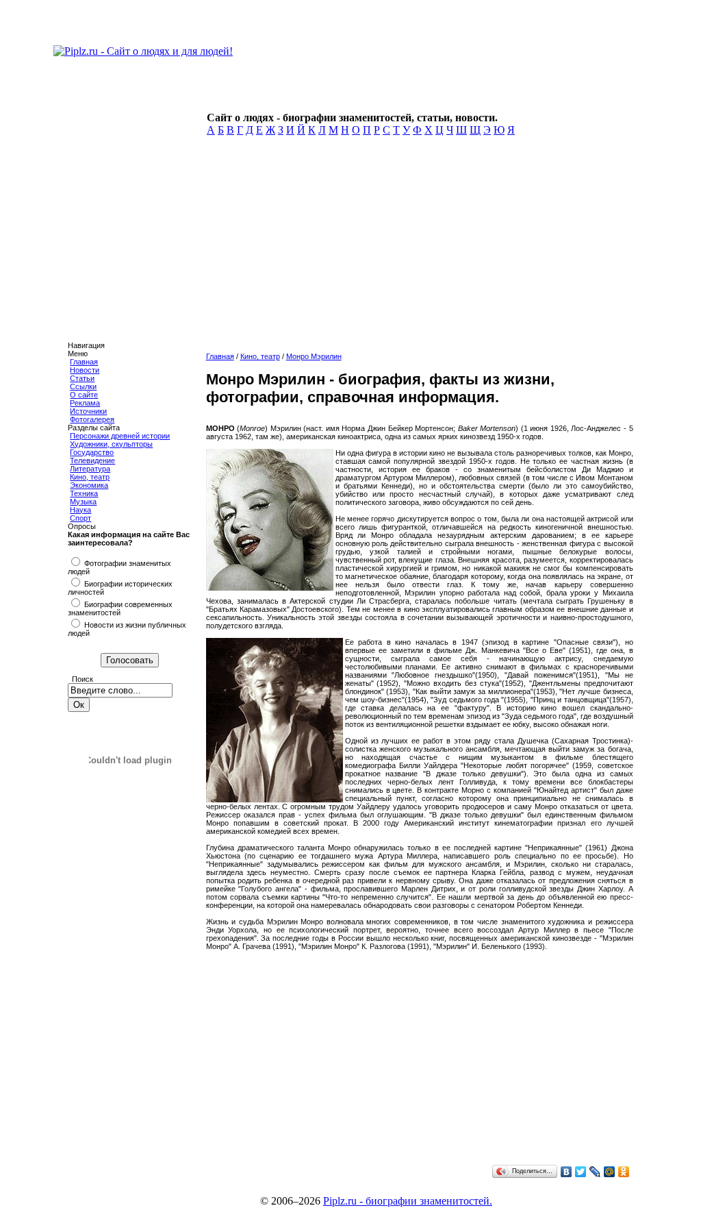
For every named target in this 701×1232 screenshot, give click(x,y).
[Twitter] (581, 1172)
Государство (92, 452)
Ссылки (83, 386)
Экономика (89, 485)
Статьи (82, 378)
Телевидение (92, 460)
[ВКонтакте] (566, 1172)
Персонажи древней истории (120, 436)
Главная (84, 362)
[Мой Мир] (609, 1172)
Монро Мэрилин (314, 356)
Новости (84, 370)
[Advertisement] (419, 248)
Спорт (80, 518)
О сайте (84, 395)
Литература (90, 469)
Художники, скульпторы (111, 444)
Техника (84, 493)
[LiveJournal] (595, 1172)
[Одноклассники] (624, 1172)
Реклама (85, 403)
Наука (80, 510)
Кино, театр (90, 477)
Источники (88, 411)
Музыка (83, 501)
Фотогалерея (92, 419)
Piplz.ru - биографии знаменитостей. (407, 1201)
